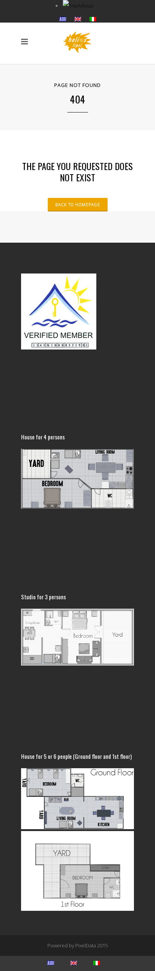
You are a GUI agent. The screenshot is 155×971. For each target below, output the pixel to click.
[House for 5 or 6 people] (77, 909)
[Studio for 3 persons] (77, 663)
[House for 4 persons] (77, 506)
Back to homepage (77, 204)
